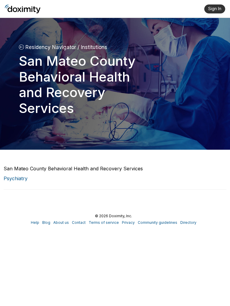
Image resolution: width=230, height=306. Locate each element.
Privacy (128, 222)
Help (35, 222)
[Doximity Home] (22, 8)
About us (61, 222)
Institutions (93, 47)
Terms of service (104, 222)
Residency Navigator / (51, 47)
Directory (188, 222)
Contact (79, 222)
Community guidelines (157, 222)
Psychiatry (16, 178)
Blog (46, 222)
